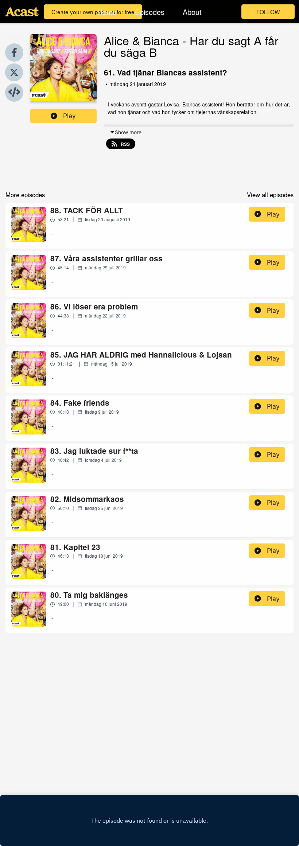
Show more (128, 132)
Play (69, 116)
